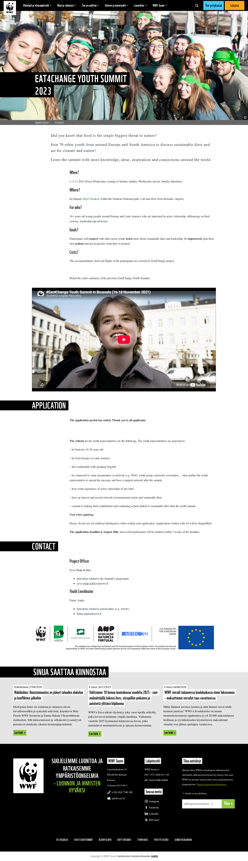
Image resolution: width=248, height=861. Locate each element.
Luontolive (139, 5)
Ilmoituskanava (183, 840)
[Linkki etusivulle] (10, 8)
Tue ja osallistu (89, 5)
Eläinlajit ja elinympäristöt (36, 5)
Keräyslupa (105, 840)
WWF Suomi (158, 5)
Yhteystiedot (161, 840)
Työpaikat (142, 840)
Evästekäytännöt (83, 840)
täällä (154, 856)
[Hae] (197, 5)
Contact (59, 122)
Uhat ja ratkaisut (65, 5)
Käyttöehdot (124, 840)
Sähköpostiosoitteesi (196, 804)
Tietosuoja (62, 840)
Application (42, 122)
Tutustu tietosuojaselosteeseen (211, 784)
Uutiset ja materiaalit (115, 5)
